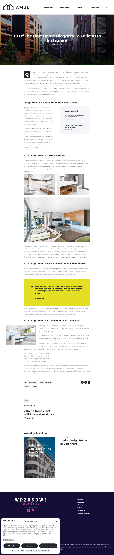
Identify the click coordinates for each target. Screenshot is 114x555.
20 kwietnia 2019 (70, 119)
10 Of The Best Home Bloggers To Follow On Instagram (75, 115)
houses (27, 386)
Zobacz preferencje (48, 546)
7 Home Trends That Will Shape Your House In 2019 (74, 126)
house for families (45, 382)
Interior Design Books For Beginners (73, 442)
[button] (56, 521)
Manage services (8, 540)
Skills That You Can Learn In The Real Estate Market (40, 450)
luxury (35, 386)
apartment (32, 382)
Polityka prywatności (17, 551)
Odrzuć (30, 546)
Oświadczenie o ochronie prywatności (37, 551)
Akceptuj (11, 546)
